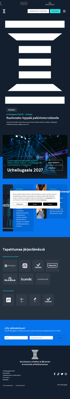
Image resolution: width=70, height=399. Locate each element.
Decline (35, 204)
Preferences (20, 204)
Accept (50, 204)
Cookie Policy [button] (49, 198)
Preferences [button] (43, 200)
